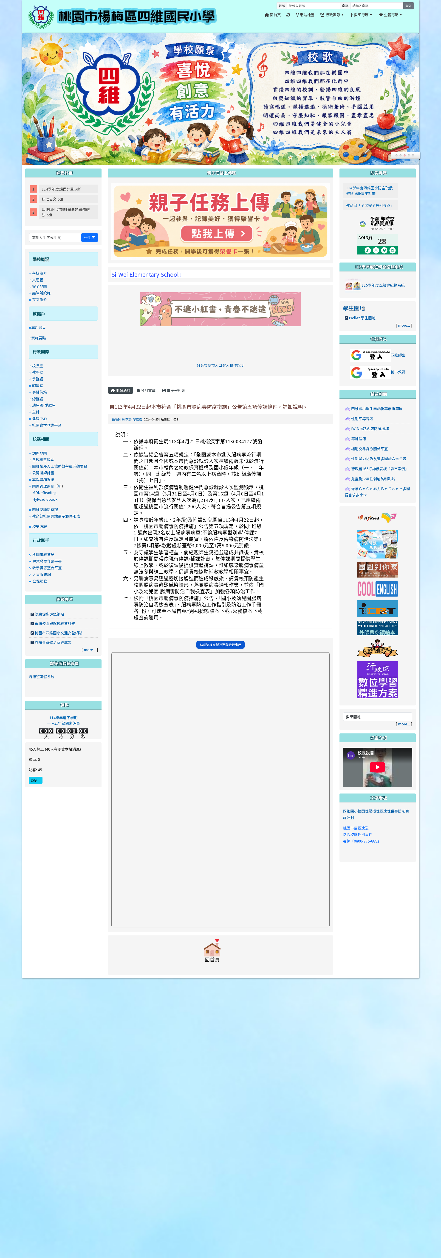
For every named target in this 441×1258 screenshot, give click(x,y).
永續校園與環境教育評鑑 (55, 623)
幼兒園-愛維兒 (44, 405)
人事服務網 (41, 574)
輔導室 (37, 385)
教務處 (37, 372)
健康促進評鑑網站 (49, 614)
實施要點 (38, 337)
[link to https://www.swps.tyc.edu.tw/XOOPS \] (212, 952)
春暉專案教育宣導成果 (53, 642)
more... (90, 649)
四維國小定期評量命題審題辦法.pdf (66, 212)
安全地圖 (39, 286)
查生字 (89, 237)
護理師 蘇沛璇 (121, 419)
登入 (408, 5)
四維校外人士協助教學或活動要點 (59, 466)
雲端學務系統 (43, 479)
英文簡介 (39, 299)
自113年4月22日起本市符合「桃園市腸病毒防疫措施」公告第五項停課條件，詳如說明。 (208, 406)
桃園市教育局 (43, 554)
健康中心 (39, 418)
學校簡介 (39, 273)
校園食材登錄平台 (47, 425)
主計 (36, 412)
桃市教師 (398, 372)
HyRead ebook (44, 499)
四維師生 (398, 355)
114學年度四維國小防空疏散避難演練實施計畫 (369, 190)
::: (410, 15)
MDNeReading (44, 492)
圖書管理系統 (43, 486)
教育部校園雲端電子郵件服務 (56, 516)
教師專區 (361, 14)
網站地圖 (306, 14)
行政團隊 (332, 14)
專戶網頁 (38, 327)
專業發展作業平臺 (47, 561)
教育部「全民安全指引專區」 (370, 205)
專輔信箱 (39, 392)
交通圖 (37, 279)
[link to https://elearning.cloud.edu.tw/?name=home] (377, 679)
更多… (35, 780)
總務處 (37, 398)
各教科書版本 (43, 459)
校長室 (37, 365)
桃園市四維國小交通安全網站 (58, 633)
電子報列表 (175, 390)
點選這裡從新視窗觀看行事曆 (220, 644)
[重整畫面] (288, 14)
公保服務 (39, 581)
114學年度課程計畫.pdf (61, 189)
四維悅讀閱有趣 (45, 509)
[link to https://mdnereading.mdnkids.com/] (377, 543)
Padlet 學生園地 (362, 318)
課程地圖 (39, 453)
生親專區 (391, 14)
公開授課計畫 (43, 473)
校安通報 (39, 526)
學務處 (137, 419)
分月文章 (147, 390)
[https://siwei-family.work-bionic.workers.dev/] (220, 221)
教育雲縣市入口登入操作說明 (220, 365)
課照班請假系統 (41, 676)
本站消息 (122, 390)
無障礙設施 (41, 293)
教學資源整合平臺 (47, 567)
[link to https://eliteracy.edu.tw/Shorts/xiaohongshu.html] (220, 309)
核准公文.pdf (52, 199)
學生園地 (354, 308)
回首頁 (275, 14)
